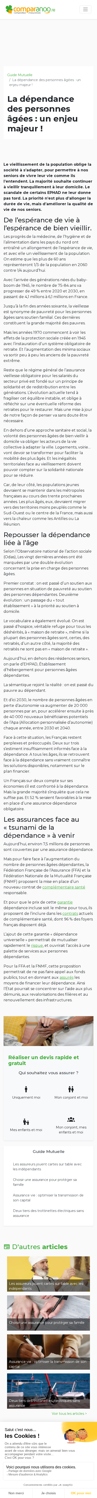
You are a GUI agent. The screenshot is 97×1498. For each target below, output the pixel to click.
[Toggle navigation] (85, 9)
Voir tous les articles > (69, 1414)
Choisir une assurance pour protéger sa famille (45, 1182)
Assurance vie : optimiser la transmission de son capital (48, 1197)
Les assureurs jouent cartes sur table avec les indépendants (47, 1166)
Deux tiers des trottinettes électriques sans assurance (48, 1213)
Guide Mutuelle (19, 75)
